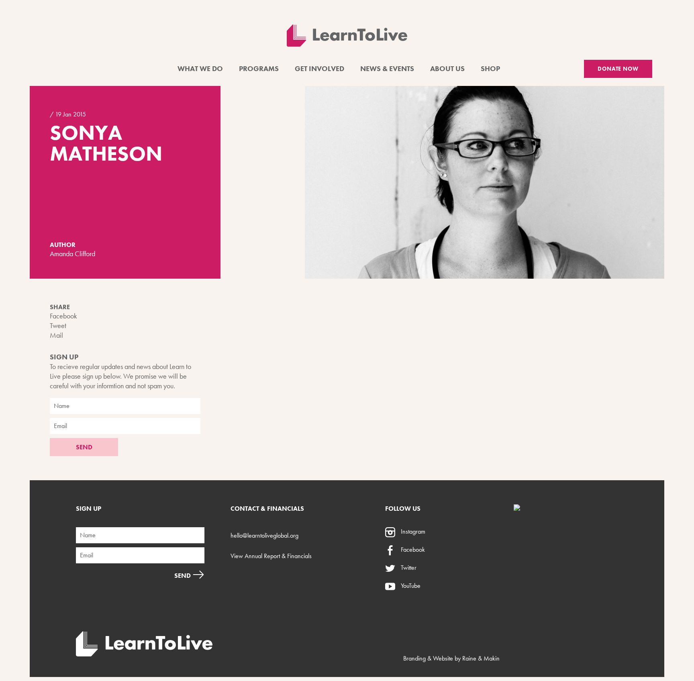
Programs (259, 68)
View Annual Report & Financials (271, 556)
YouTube (409, 585)
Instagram (412, 531)
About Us (447, 68)
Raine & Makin (481, 658)
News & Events (387, 68)
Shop (490, 68)
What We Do (200, 68)
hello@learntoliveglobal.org (264, 535)
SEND (84, 447)
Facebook (63, 315)
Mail (56, 335)
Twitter (407, 567)
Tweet (58, 325)
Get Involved (319, 68)
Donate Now (618, 68)
